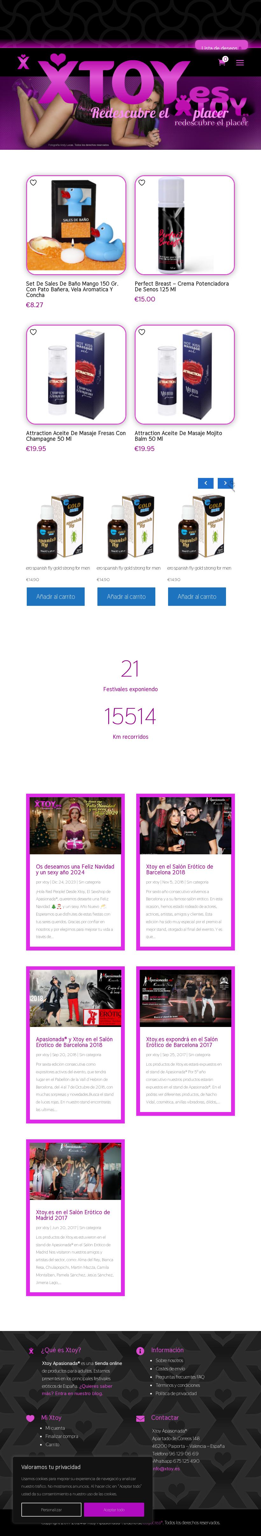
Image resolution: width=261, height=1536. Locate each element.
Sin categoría (90, 882)
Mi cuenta (55, 1428)
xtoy (45, 882)
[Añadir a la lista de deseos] (34, 182)
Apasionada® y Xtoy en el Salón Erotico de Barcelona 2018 (74, 1042)
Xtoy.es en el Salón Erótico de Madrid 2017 (73, 1215)
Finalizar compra (62, 1436)
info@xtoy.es (166, 1468)
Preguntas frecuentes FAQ (180, 1377)
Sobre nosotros (169, 1360)
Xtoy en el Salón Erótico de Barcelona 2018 (179, 869)
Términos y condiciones (178, 1385)
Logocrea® (153, 1522)
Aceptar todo (113, 1510)
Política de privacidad (176, 1393)
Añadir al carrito (55, 597)
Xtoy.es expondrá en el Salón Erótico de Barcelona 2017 (182, 1042)
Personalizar (51, 1510)
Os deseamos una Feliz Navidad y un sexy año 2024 (75, 869)
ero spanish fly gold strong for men (58, 568)
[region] (83, 1490)
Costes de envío (170, 1368)
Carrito (52, 1444)
